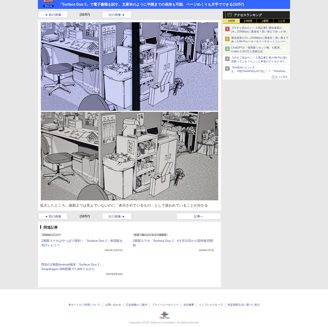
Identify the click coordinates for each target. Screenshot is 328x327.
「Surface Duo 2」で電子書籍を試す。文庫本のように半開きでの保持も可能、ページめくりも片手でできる (146, 4)
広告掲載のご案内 (136, 304)
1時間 (231, 20)
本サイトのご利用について (84, 304)
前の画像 (55, 14)
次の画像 (114, 14)
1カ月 (281, 20)
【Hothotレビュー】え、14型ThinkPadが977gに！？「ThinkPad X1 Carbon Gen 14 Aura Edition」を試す (258, 71)
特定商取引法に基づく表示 (244, 304)
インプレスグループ (211, 304)
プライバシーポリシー (165, 304)
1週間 (265, 20)
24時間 (248, 20)
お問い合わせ (113, 304)
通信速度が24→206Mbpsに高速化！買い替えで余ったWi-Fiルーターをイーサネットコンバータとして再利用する (260, 41)
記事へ (198, 216)
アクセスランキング (248, 15)
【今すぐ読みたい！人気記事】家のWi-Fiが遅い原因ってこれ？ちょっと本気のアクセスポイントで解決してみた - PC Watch (259, 61)
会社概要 (188, 304)
